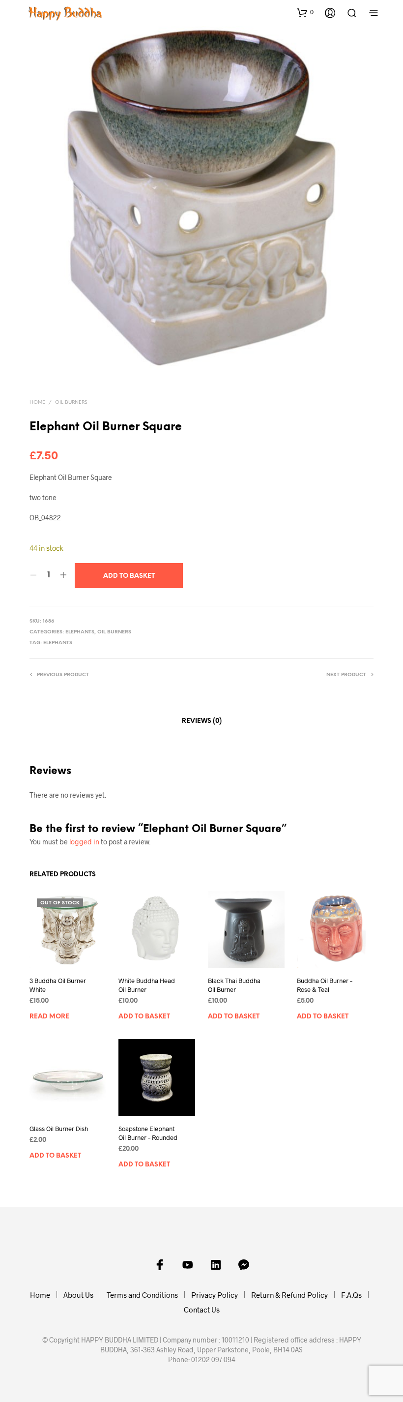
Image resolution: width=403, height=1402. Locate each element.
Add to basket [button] (144, 1017)
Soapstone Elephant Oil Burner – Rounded (147, 1133)
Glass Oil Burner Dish (58, 1129)
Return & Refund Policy (289, 1294)
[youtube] (188, 1265)
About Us (78, 1294)
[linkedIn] (216, 1265)
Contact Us (202, 1309)
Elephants (79, 632)
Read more (49, 1017)
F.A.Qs (351, 1294)
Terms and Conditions (142, 1294)
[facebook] (160, 1265)
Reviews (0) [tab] (202, 721)
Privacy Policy (214, 1294)
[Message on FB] (244, 1265)
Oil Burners (71, 402)
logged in (84, 841)
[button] (305, 12)
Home (37, 402)
